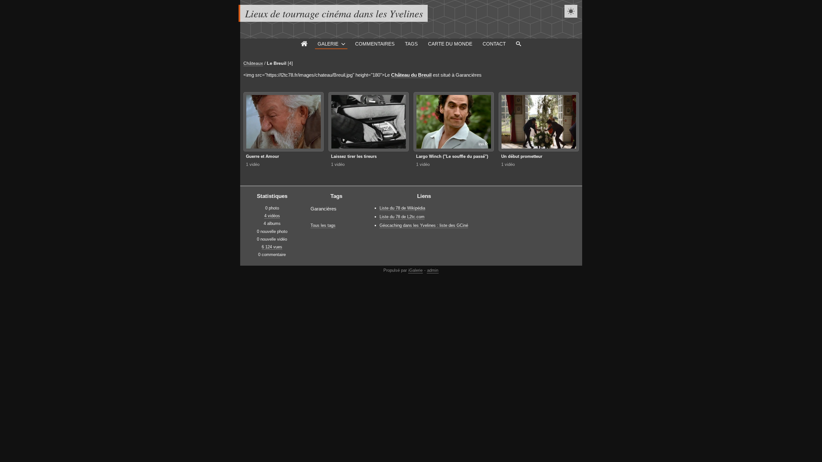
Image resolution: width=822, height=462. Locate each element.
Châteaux (253, 63)
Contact (494, 44)
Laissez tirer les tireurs (354, 156)
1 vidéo (252, 164)
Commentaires (375, 44)
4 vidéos (272, 215)
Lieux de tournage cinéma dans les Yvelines (334, 13)
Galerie (328, 44)
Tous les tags (323, 225)
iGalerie (415, 270)
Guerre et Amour (262, 156)
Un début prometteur (521, 156)
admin (432, 270)
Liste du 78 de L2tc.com (402, 216)
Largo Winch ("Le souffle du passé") (452, 156)
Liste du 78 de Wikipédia (402, 208)
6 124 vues (272, 246)
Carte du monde (450, 44)
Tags (411, 44)
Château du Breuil (411, 75)
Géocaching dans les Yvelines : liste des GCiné (424, 225)
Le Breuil (276, 63)
